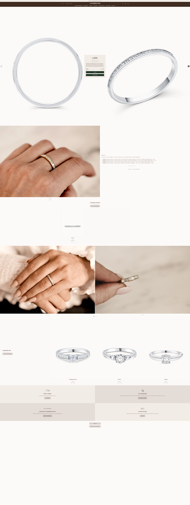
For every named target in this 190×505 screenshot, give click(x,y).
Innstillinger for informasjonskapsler (113, 502)
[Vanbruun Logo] (95, 3)
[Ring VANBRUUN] (125, 4)
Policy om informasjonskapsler (83, 504)
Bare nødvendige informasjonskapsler (113, 498)
